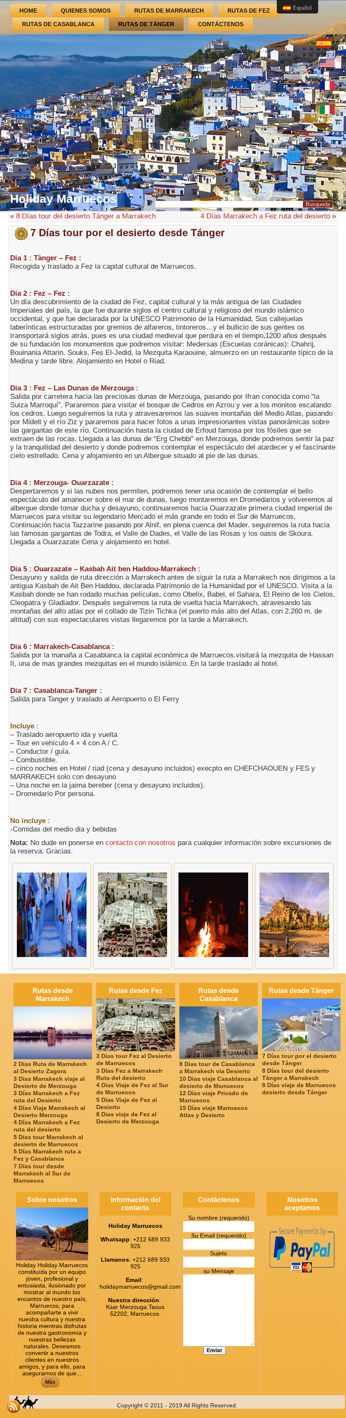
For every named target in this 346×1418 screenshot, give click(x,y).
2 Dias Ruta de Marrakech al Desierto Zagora (50, 1067)
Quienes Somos (86, 10)
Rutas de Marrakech (169, 10)
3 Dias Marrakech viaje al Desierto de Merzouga (49, 1082)
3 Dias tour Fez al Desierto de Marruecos (134, 1059)
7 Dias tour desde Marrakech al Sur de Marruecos (42, 1173)
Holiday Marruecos (63, 198)
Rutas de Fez (248, 10)
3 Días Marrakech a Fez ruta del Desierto (47, 1097)
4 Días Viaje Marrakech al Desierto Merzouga (49, 1111)
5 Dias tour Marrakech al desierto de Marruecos (48, 1141)
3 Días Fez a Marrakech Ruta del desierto (129, 1074)
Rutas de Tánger (146, 24)
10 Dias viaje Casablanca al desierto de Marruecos (218, 1082)
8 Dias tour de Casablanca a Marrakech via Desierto (217, 1067)
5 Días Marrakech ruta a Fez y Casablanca (47, 1155)
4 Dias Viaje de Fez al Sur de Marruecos (132, 1089)
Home (28, 10)
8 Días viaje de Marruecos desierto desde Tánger (299, 1089)
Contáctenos (220, 24)
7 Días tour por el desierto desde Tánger (299, 1059)
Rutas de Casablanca (58, 24)
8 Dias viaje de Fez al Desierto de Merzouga (127, 1118)
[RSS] (13, 1406)
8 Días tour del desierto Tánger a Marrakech (86, 216)
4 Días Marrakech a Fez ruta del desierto (265, 216)
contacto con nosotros (140, 843)
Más (50, 1382)
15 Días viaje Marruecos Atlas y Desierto (213, 1111)
